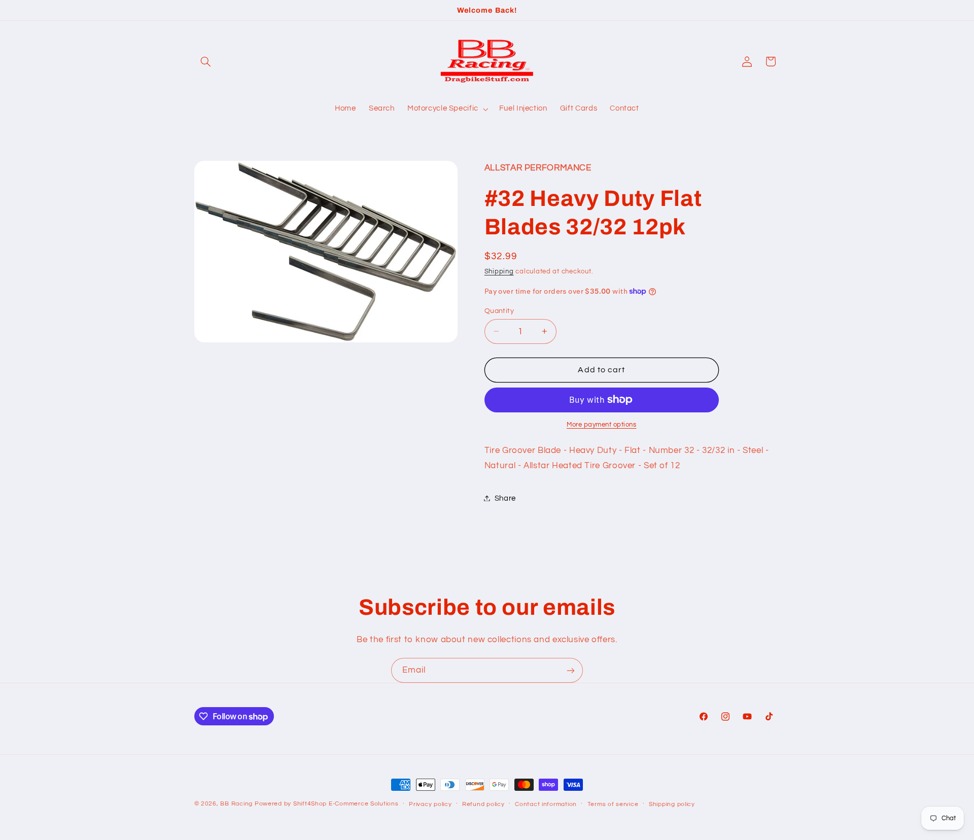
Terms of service (613, 804)
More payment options (602, 425)
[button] (206, 61)
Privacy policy (430, 804)
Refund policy (483, 804)
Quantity (499, 310)
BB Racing (236, 804)
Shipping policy (672, 804)
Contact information (546, 804)
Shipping (499, 271)
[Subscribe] (570, 670)
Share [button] (505, 498)
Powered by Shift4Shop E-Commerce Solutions (327, 804)
